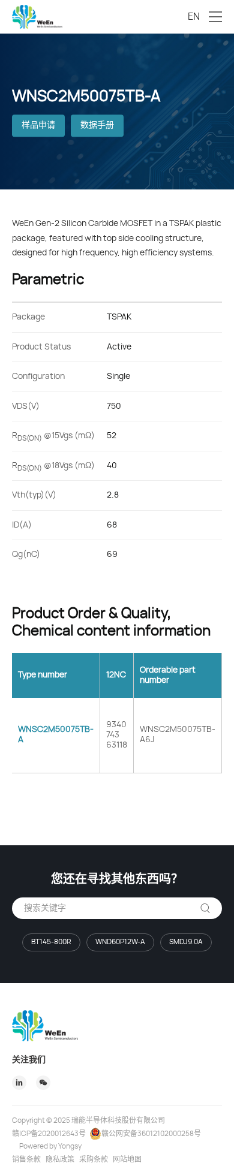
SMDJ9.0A (186, 941)
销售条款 (26, 1159)
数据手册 (97, 126)
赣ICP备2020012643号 (49, 1133)
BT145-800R (51, 941)
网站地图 (127, 1159)
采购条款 (93, 1159)
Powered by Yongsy (50, 1146)
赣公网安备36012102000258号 (151, 1133)
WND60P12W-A (120, 941)
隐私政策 (60, 1159)
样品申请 (38, 126)
